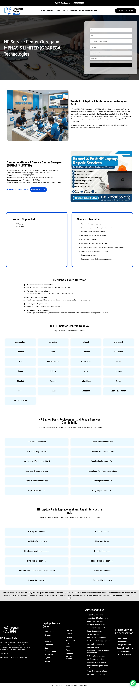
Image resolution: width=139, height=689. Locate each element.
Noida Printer (122, 641)
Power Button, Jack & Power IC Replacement (37, 570)
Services (50, 11)
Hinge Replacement (102, 551)
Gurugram (49, 654)
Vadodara (86, 390)
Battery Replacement (37, 531)
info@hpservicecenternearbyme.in (14, 657)
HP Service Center (9, 638)
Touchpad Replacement (102, 580)
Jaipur (20, 371)
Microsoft (102, 595)
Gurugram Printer (124, 645)
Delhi (53, 351)
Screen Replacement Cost (102, 441)
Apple (61, 595)
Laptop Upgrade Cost (36, 490)
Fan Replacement (102, 531)
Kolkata (53, 371)
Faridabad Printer (123, 651)
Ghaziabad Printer (124, 654)
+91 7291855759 (77, 3)
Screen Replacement (102, 570)
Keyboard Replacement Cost (102, 451)
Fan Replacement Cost (37, 441)
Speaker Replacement (37, 580)
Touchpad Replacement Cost (36, 471)
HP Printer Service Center (88, 11)
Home (42, 11)
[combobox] (93, 41)
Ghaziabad (118, 351)
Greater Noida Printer (125, 648)
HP (50, 595)
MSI (108, 595)
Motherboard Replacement (102, 560)
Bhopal (86, 342)
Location (73, 11)
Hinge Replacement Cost (102, 490)
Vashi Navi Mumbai (118, 390)
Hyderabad (86, 361)
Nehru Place (86, 381)
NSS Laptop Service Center (79, 685)
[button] (133, 683)
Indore (118, 361)
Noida (118, 381)
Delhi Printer (122, 638)
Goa (20, 361)
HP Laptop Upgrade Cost (96, 662)
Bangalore (53, 342)
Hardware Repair (102, 541)
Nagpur (53, 381)
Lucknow (118, 371)
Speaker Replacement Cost (102, 461)
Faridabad (86, 351)
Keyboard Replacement (36, 560)
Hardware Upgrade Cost (37, 451)
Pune (20, 390)
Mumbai (20, 381)
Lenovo (55, 595)
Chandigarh (118, 342)
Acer (65, 595)
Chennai (20, 351)
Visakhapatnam (20, 400)
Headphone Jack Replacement (36, 551)
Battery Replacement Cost (37, 480)
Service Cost (60, 11)
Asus (70, 595)
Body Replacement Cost (102, 480)
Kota (86, 371)
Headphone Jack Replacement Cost (102, 471)
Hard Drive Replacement (37, 541)
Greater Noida (53, 361)
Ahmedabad (20, 342)
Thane (53, 390)
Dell (47, 595)
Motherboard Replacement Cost (37, 461)
